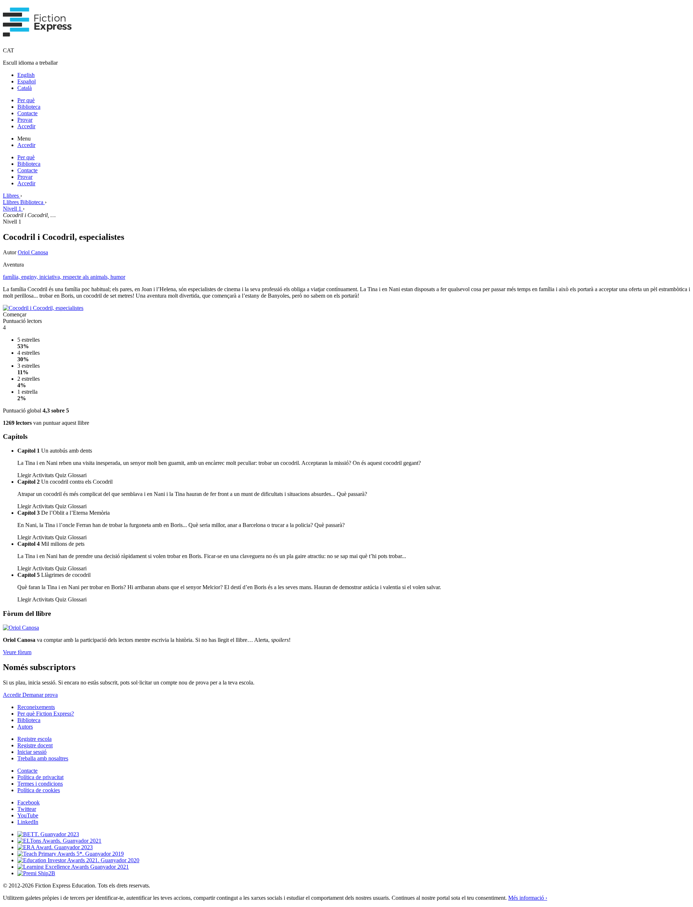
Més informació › (527, 898)
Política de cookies (38, 790)
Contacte (27, 113)
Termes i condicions (40, 784)
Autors (25, 727)
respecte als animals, (86, 277)
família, (12, 277)
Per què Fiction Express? (45, 714)
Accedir (26, 126)
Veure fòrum (17, 652)
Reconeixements (36, 707)
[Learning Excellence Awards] (73, 867)
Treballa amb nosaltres (42, 758)
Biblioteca (28, 107)
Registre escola (34, 739)
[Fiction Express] (37, 32)
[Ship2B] (36, 873)
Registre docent (35, 745)
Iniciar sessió (32, 752)
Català (24, 88)
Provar (24, 120)
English (26, 75)
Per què (26, 100)
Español (26, 81)
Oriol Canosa (33, 252)
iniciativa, (51, 277)
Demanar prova (40, 695)
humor (117, 277)
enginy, (30, 277)
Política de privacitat (40, 777)
